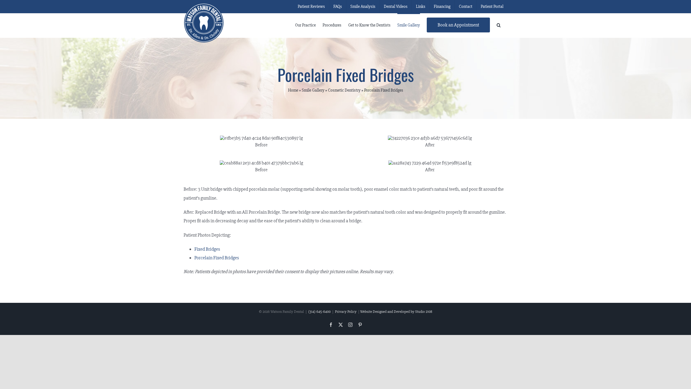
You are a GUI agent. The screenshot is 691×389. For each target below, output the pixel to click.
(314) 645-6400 (319, 311)
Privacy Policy (346, 311)
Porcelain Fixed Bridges (216, 258)
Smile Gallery (313, 90)
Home (293, 90)
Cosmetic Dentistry (344, 90)
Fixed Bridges (207, 249)
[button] (499, 24)
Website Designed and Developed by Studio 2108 (396, 311)
